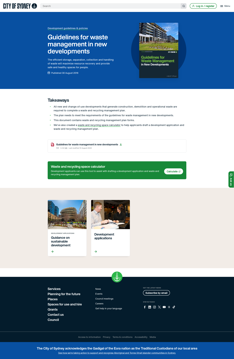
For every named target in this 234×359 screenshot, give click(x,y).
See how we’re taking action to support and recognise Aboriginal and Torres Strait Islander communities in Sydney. (117, 353)
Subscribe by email (156, 293)
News (98, 289)
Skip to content (7, 2)
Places (53, 299)
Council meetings (104, 298)
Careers (99, 303)
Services (54, 288)
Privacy (106, 337)
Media (153, 337)
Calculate (172, 171)
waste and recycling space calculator (99, 125)
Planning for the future (64, 293)
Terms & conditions (122, 337)
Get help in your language (108, 308)
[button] (231, 179)
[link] (20, 6)
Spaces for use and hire (65, 304)
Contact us (56, 314)
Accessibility (141, 337)
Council (53, 319)
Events (98, 293)
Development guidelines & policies (68, 28)
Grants (53, 309)
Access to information (89, 337)
